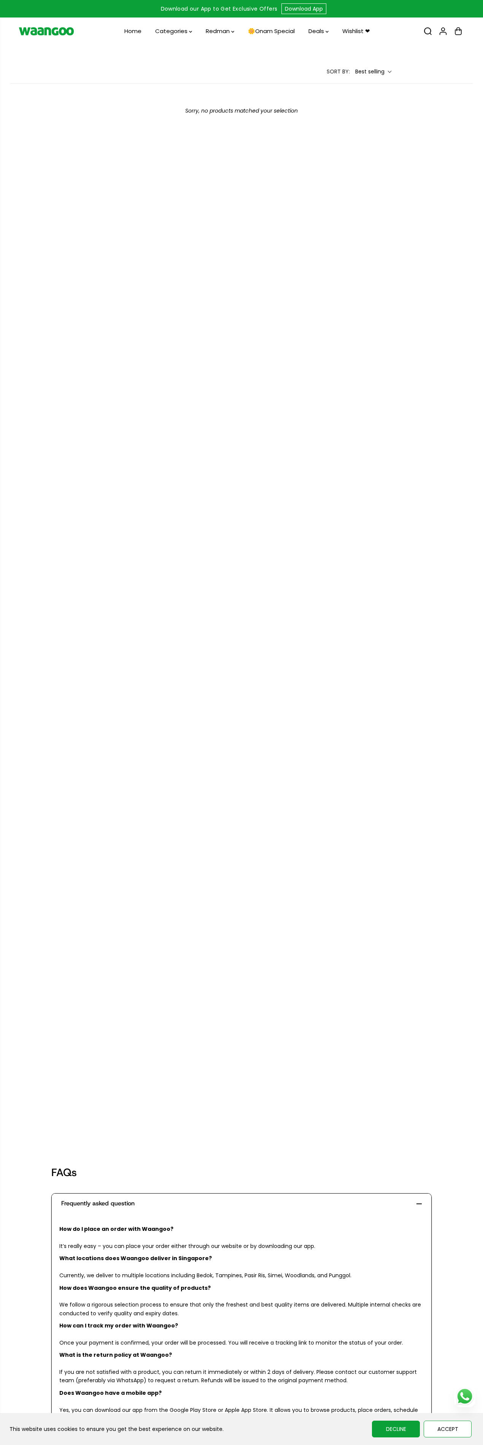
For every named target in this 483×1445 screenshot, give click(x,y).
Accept (447, 1429)
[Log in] (443, 31)
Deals (317, 31)
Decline (396, 1429)
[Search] (428, 31)
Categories (172, 31)
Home (132, 31)
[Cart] (458, 31)
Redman (218, 31)
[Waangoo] (46, 31)
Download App (304, 9)
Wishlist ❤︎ (356, 31)
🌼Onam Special (271, 31)
